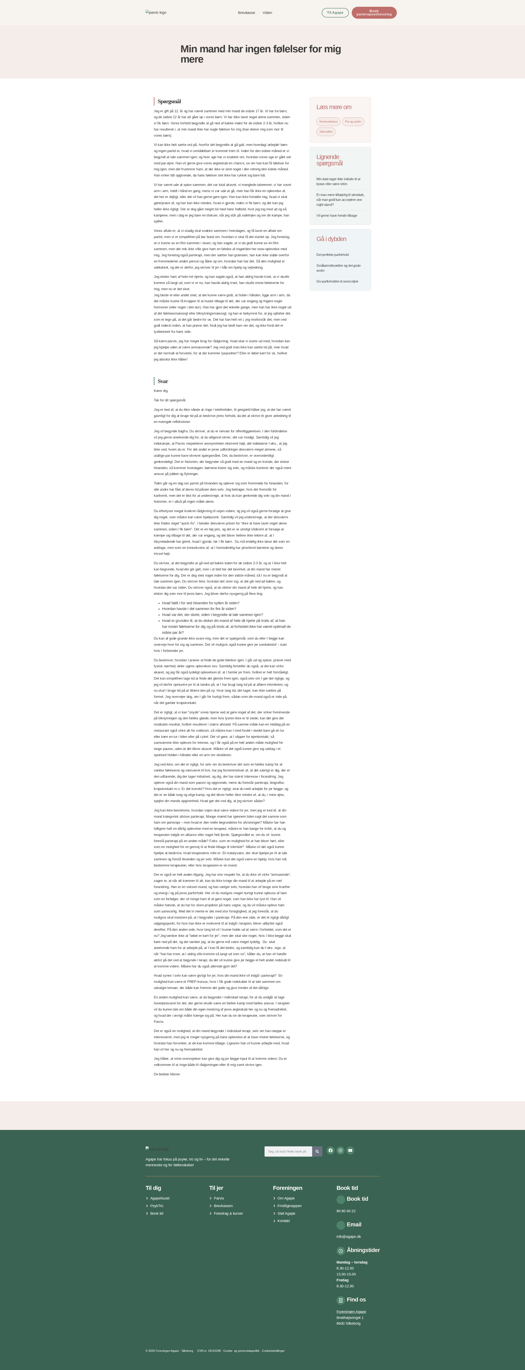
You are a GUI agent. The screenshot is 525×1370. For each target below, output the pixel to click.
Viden (267, 13)
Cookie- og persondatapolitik (241, 1350)
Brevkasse (246, 13)
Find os (356, 1299)
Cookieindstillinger (273, 1350)
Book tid (357, 1199)
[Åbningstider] (341, 1251)
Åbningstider (363, 1250)
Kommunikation (328, 121)
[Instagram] (340, 1150)
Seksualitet (326, 131)
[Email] (341, 1225)
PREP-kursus (197, 982)
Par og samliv (353, 121)
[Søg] (317, 1151)
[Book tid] (341, 1199)
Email (354, 1224)
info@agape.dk (349, 1237)
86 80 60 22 (346, 1211)
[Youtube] (350, 1150)
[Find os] (341, 1300)
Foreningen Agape (351, 1312)
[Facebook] (330, 1150)
